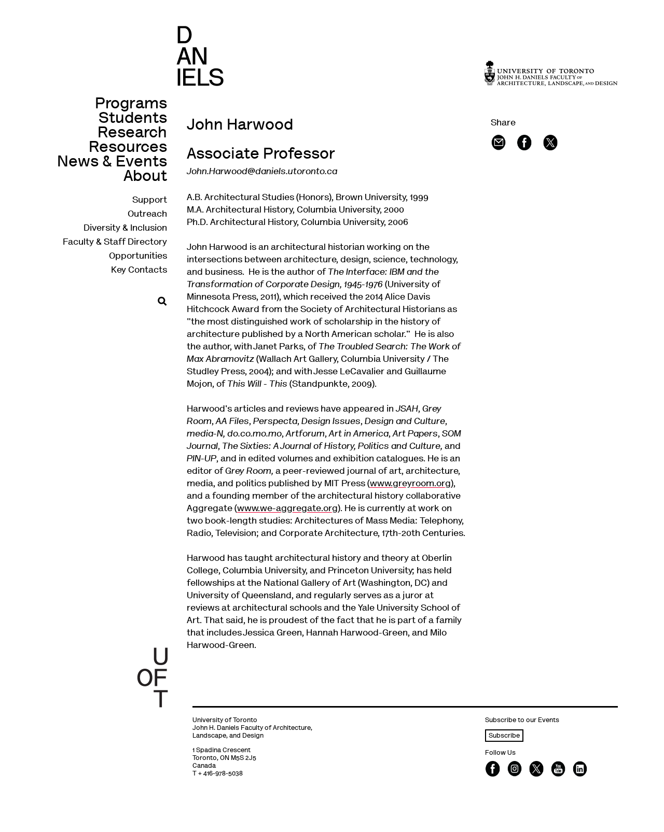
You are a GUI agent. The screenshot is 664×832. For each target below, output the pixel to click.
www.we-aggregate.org (287, 509)
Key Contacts (139, 270)
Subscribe (504, 736)
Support (149, 200)
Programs (131, 104)
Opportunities (138, 256)
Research (132, 133)
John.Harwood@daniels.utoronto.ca (262, 172)
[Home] (200, 56)
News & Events (112, 162)
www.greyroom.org (410, 484)
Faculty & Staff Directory (115, 242)
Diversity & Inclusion (125, 228)
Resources (128, 148)
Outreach (147, 214)
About (145, 177)
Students (133, 119)
